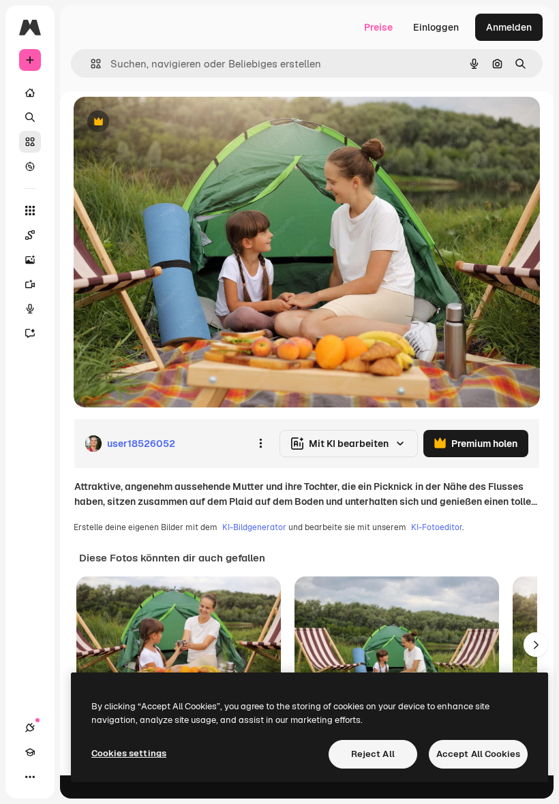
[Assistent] (30, 333)
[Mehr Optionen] (260, 443)
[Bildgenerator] (30, 259)
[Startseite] (30, 93)
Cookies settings (128, 753)
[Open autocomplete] (90, 64)
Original (161, 122)
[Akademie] (30, 752)
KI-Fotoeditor (436, 527)
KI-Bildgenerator (254, 527)
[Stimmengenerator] (30, 309)
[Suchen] (30, 117)
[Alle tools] (30, 210)
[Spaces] (30, 235)
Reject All (373, 754)
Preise (378, 27)
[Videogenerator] (30, 284)
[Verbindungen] (30, 728)
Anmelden (509, 27)
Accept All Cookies (478, 754)
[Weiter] (536, 644)
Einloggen (436, 27)
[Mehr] (30, 777)
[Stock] (30, 142)
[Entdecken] (30, 166)
